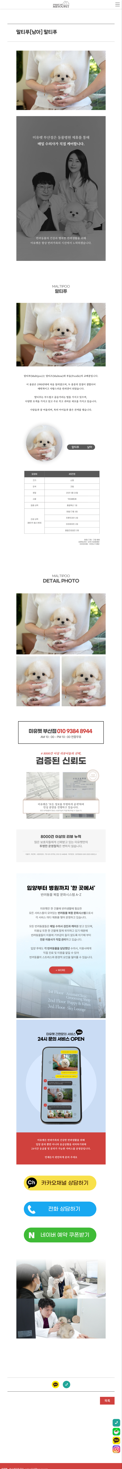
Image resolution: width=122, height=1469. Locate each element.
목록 (107, 1400)
